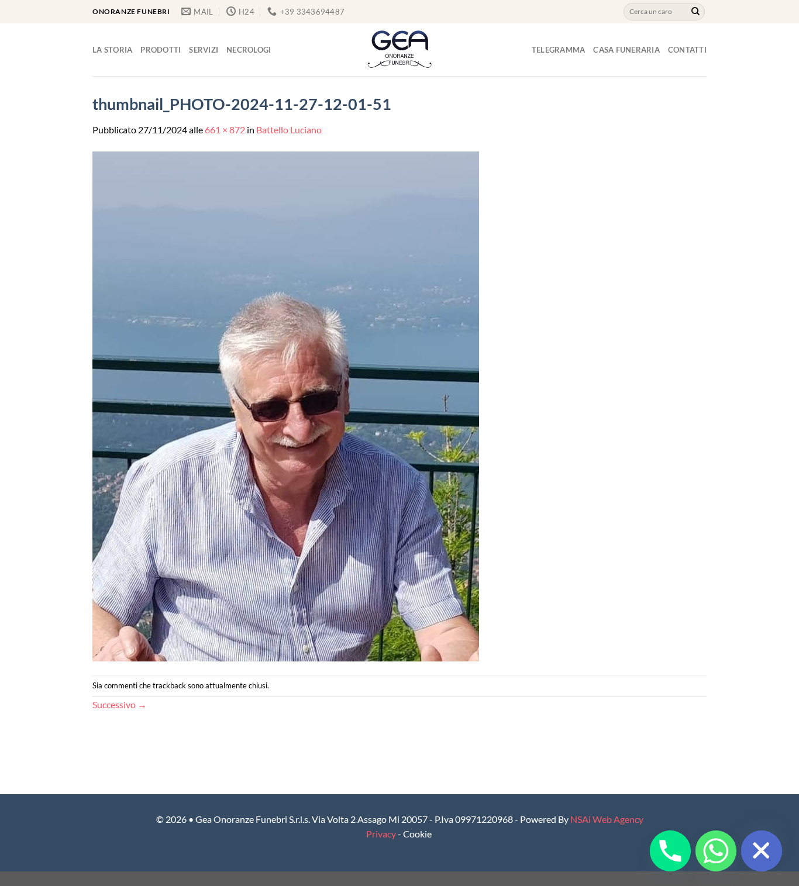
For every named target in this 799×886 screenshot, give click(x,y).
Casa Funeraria (626, 49)
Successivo (119, 704)
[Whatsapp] (715, 850)
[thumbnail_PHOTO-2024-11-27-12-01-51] (285, 405)
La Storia (112, 49)
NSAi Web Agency (606, 819)
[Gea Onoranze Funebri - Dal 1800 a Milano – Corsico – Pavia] (399, 49)
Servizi (203, 49)
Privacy (381, 833)
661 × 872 (225, 129)
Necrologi (248, 49)
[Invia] (695, 11)
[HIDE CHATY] (761, 850)
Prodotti (160, 49)
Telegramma (559, 49)
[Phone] (670, 850)
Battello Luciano (289, 129)
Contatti (687, 49)
